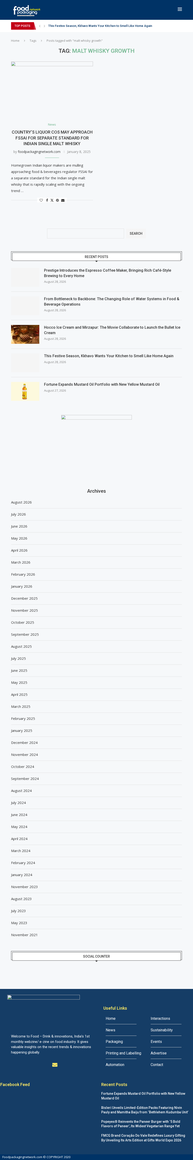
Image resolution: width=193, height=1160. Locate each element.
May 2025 (19, 682)
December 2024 (24, 742)
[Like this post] (41, 200)
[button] (40, 26)
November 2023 (24, 886)
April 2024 (19, 838)
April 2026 (19, 550)
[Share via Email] (62, 200)
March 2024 (20, 850)
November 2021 (24, 934)
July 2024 (18, 802)
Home (15, 40)
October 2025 (22, 622)
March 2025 (20, 706)
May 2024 (19, 826)
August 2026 (21, 502)
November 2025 (24, 610)
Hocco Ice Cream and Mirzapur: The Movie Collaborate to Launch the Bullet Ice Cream (112, 330)
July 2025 (18, 658)
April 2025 (19, 694)
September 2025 (25, 634)
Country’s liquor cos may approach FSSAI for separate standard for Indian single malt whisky (52, 138)
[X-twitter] (24, 1065)
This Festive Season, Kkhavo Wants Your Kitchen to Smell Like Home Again (100, 26)
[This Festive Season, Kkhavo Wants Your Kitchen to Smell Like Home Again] (25, 362)
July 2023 (18, 910)
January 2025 (21, 730)
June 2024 (19, 814)
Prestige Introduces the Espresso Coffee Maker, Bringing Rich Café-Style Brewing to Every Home (107, 273)
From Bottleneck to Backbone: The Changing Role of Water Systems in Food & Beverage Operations (111, 301)
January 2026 (21, 586)
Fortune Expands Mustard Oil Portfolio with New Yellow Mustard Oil (102, 384)
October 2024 (22, 766)
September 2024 (25, 778)
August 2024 (21, 790)
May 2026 (19, 538)
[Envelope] (55, 1065)
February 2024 (23, 862)
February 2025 (23, 718)
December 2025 (24, 598)
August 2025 (21, 646)
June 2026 (19, 526)
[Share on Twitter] (52, 200)
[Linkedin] (34, 1065)
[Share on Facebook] (47, 200)
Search (136, 233)
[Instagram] (44, 1065)
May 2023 (19, 922)
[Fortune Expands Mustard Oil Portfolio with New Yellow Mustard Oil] (25, 391)
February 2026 (23, 574)
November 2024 (24, 754)
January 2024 (21, 874)
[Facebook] (13, 1065)
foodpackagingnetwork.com (39, 151)
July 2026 (18, 514)
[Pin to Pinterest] (57, 200)
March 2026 (20, 562)
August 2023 (21, 898)
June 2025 (19, 670)
